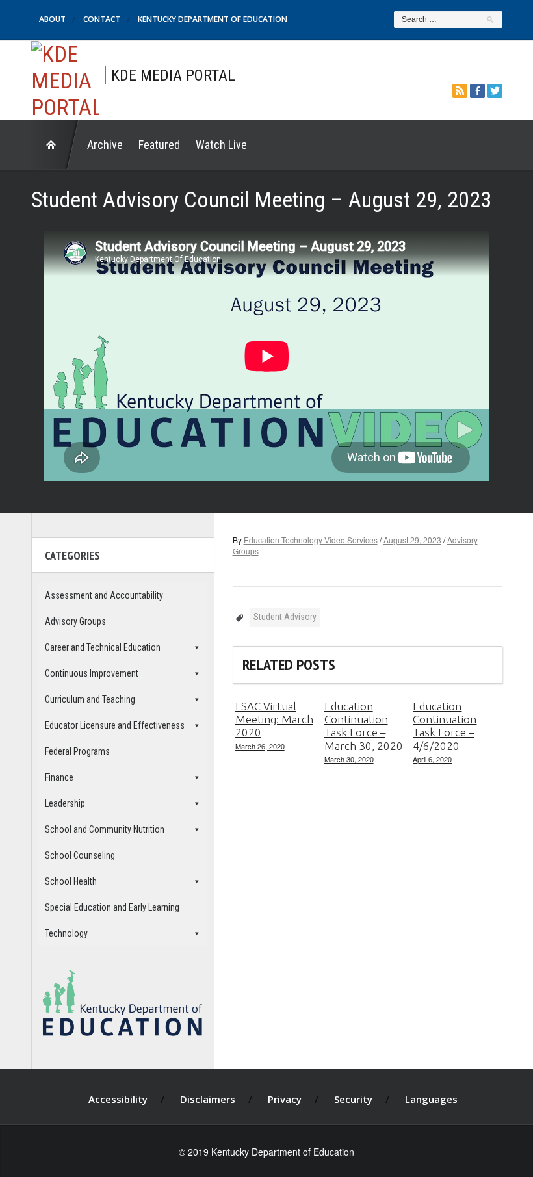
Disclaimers (207, 1099)
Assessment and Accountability (104, 595)
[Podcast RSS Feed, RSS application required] (459, 89)
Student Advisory (285, 617)
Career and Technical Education (103, 647)
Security (353, 1099)
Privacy (285, 1099)
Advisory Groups (75, 621)
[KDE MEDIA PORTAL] (65, 79)
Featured (159, 144)
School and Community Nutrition (104, 829)
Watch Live (221, 144)
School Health (71, 881)
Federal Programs (77, 751)
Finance (59, 777)
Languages (431, 1099)
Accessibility (118, 1099)
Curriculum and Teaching (90, 699)
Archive (105, 144)
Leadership (65, 803)
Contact (101, 19)
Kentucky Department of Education (212, 19)
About (52, 19)
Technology (66, 933)
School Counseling (80, 855)
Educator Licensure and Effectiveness (115, 725)
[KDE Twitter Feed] (495, 89)
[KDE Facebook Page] (477, 89)
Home (55, 145)
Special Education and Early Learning (112, 907)
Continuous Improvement (91, 673)
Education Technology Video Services (311, 539)
